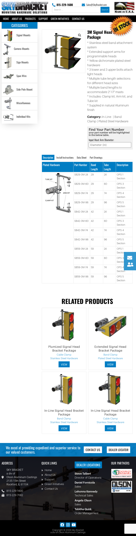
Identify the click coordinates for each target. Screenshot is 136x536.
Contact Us (78, 19)
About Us (17, 19)
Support (43, 19)
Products (30, 19)
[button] (80, 35)
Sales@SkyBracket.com (96, 4)
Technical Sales (84, 495)
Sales (78, 486)
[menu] (19, 76)
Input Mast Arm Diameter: (101, 140)
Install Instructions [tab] (65, 157)
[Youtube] (73, 524)
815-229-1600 (65, 5)
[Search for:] (76, 10)
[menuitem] (19, 35)
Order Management (86, 513)
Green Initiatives (60, 19)
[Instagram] (68, 524)
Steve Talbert (83, 473)
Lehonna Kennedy (86, 491)
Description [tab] (48, 157)
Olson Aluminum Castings (21, 477)
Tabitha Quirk (83, 509)
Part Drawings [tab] (96, 157)
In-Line (106, 116)
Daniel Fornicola (85, 482)
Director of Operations (88, 477)
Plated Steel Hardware (113, 121)
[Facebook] (62, 524)
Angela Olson (83, 500)
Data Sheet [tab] (82, 157)
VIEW (64, 364)
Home (6, 19)
